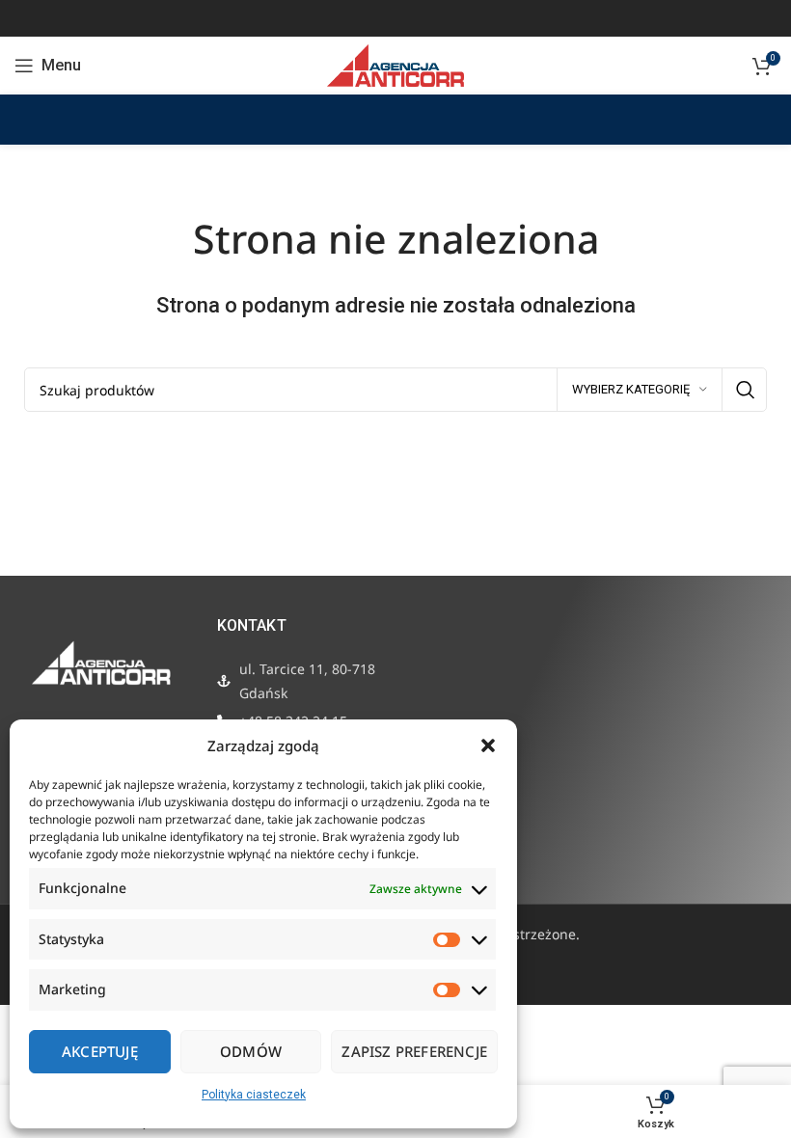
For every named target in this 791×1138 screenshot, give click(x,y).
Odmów (251, 1051)
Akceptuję (100, 1051)
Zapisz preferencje (414, 1051)
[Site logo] (395, 64)
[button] (488, 745)
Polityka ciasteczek (254, 1094)
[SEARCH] (745, 389)
